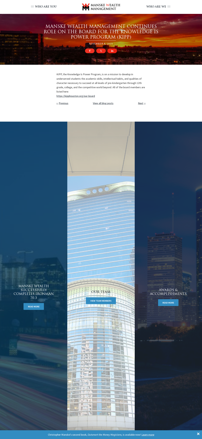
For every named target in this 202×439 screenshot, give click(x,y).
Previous (63, 103)
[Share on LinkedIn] (112, 50)
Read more (33, 306)
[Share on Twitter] (101, 50)
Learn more (148, 434)
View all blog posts (103, 103)
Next (140, 103)
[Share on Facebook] (89, 50)
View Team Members (100, 300)
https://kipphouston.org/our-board (75, 96)
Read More (168, 302)
